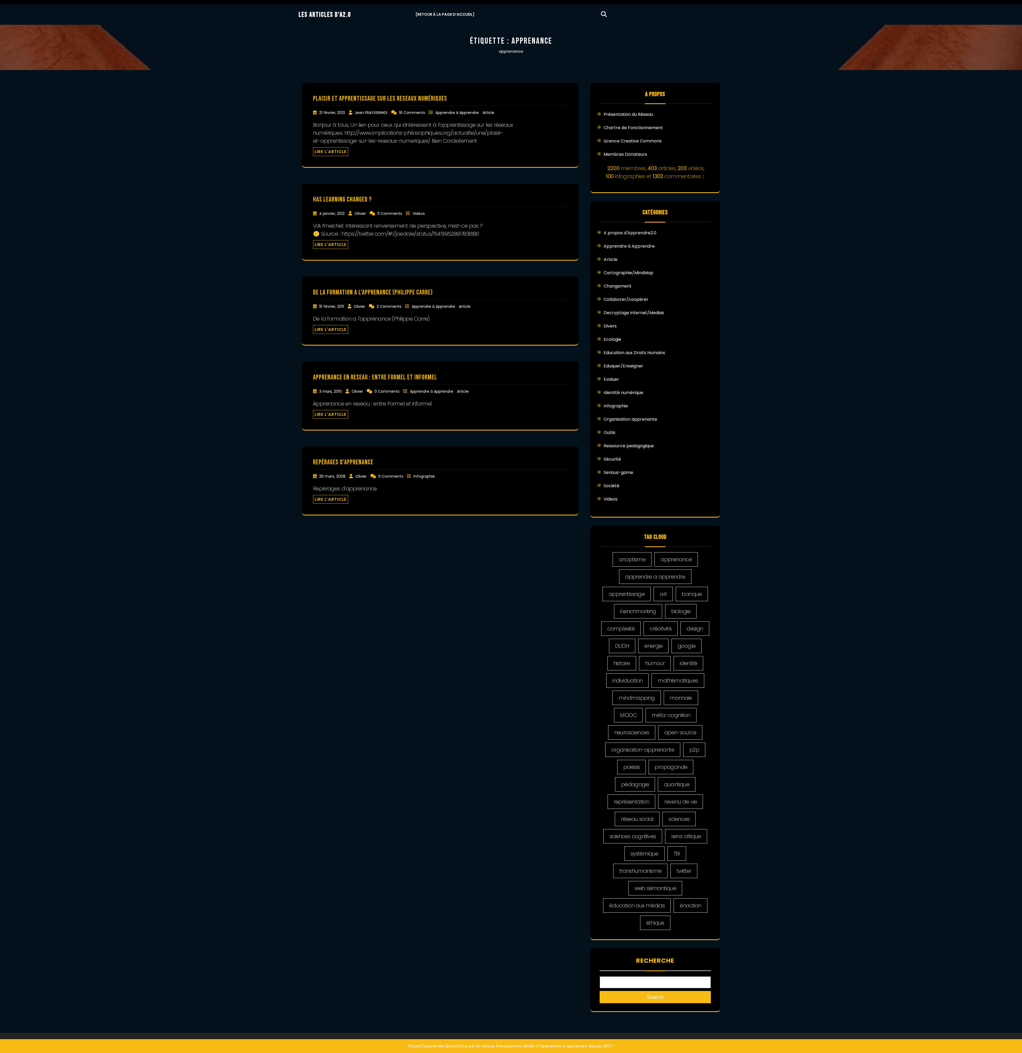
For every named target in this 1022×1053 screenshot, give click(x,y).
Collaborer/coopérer (626, 299)
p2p (694, 749)
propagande (671, 767)
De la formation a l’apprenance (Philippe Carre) (373, 292)
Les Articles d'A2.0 (325, 15)
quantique (676, 784)
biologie (680, 611)
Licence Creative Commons (633, 141)
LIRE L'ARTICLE (331, 151)
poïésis (631, 767)
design (695, 628)
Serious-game (618, 472)
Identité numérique (623, 393)
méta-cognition (671, 715)
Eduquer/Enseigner (623, 366)
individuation (627, 680)
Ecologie (612, 339)
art (663, 594)
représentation (631, 801)
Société (611, 486)
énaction (690, 905)
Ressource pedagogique (629, 446)
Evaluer (611, 379)
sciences (679, 819)
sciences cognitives (632, 836)
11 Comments (390, 213)
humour (655, 663)
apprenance (676, 559)
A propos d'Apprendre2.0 (630, 233)
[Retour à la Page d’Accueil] (445, 14)
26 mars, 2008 (333, 476)
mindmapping (636, 698)
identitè (688, 663)
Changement (618, 286)
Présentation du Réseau (628, 114)
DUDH (622, 646)
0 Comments (387, 391)
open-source (680, 732)
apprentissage (627, 594)
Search (655, 997)
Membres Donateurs (625, 154)
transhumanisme (640, 871)
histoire (621, 663)
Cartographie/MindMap (628, 273)
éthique (655, 923)
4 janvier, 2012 (332, 213)
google (686, 646)
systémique (644, 853)
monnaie (681, 698)
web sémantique (655, 888)
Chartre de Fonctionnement (633, 128)
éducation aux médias (637, 905)
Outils (609, 432)
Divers (610, 326)
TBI (677, 853)
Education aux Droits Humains (634, 353)
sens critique (686, 836)
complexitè (620, 628)
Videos (419, 213)
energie (653, 646)
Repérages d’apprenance (343, 462)
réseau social (637, 819)
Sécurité (612, 459)
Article (488, 112)
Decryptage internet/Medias (634, 313)
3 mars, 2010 (331, 391)
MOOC (628, 715)
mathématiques (678, 680)
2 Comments (389, 306)
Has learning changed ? (342, 199)
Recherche (655, 960)
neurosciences (631, 732)
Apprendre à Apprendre (457, 112)
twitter (684, 871)
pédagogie (635, 784)
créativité (660, 628)
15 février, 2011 (332, 306)
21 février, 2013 (332, 112)
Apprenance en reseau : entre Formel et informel (375, 377)
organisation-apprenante (642, 749)
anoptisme (632, 559)
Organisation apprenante (630, 419)
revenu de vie (680, 801)
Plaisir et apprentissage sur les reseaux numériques (380, 99)
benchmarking (638, 611)
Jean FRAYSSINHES (372, 112)
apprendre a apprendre (655, 576)
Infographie (424, 476)
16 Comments (412, 112)
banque (692, 594)
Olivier (361, 213)
